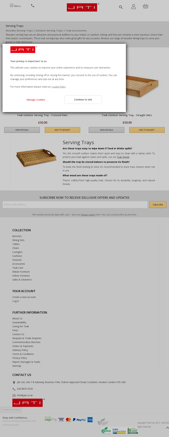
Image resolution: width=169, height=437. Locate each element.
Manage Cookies (36, 99)
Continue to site (83, 99)
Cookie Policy (59, 86)
